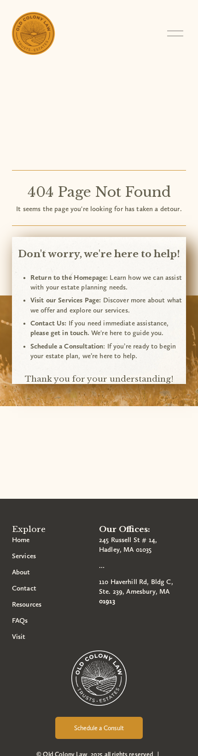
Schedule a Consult (99, 728)
